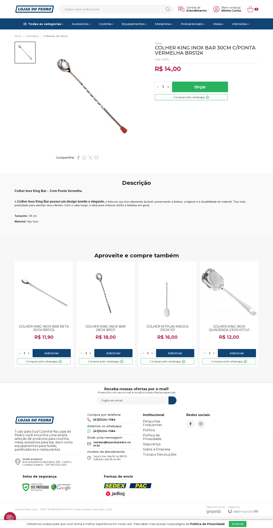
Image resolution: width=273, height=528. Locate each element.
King (158, 43)
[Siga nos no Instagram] (201, 424)
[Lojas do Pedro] (35, 9)
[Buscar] (168, 9)
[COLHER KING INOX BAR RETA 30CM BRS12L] (44, 314)
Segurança (151, 444)
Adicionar (51, 353)
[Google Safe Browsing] (61, 486)
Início (18, 36)
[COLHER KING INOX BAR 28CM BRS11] (106, 314)
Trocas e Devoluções (159, 454)
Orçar (200, 87)
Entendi (237, 524)
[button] (25, 52)
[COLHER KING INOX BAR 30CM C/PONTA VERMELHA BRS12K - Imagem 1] (25, 52)
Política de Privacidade (152, 437)
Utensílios (32, 36)
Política (149, 430)
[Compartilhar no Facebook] (78, 158)
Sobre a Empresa (156, 449)
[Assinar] (172, 400)
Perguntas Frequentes (152, 423)
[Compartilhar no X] (90, 158)
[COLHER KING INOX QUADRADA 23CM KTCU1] (229, 314)
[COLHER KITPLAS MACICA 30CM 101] (167, 314)
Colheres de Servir (55, 36)
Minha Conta (231, 10)
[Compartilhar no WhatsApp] (84, 158)
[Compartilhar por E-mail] (96, 158)
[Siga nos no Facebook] (190, 424)
